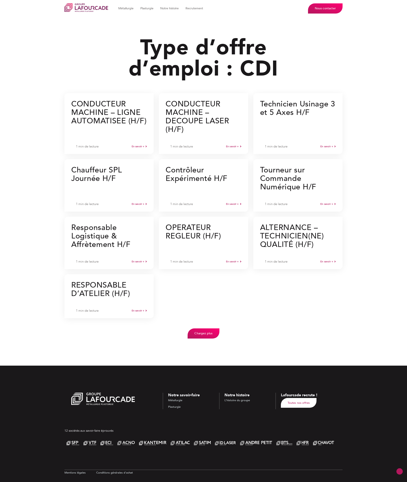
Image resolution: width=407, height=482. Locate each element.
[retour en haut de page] (399, 471)
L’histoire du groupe (237, 400)
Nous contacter (325, 8)
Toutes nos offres (299, 403)
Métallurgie (126, 8)
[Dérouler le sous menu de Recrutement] (205, 8)
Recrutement (194, 8)
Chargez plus (203, 333)
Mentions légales (75, 473)
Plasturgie (146, 8)
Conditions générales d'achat (114, 473)
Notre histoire (169, 8)
